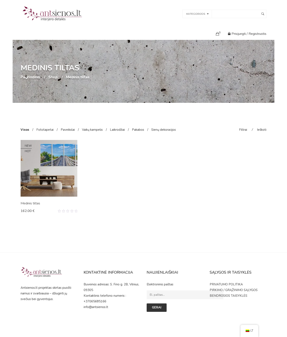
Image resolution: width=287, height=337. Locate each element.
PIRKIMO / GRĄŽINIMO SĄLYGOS (234, 290)
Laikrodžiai (117, 130)
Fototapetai (45, 130)
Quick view (75, 211)
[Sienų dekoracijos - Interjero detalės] (53, 13)
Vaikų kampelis (92, 130)
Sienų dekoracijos (163, 130)
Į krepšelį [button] (29, 211)
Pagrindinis (30, 77)
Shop (53, 77)
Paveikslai (68, 130)
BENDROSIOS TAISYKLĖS (228, 296)
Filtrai (243, 130)
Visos (25, 130)
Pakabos (138, 130)
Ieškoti (261, 130)
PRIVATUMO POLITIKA (226, 284)
